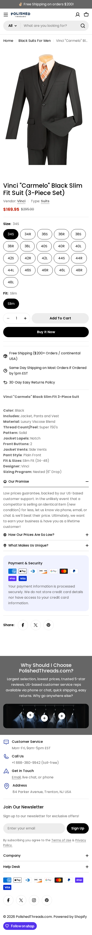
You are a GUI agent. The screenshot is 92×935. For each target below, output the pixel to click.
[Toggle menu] (5, 14)
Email (16, 777)
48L (11, 282)
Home (8, 40)
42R (28, 258)
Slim (11, 303)
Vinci (21, 201)
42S (11, 258)
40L (78, 246)
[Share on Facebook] (23, 625)
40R (61, 246)
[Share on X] (36, 625)
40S (44, 246)
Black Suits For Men (34, 40)
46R (45, 270)
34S (11, 234)
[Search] (82, 25)
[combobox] (46, 26)
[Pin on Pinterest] (48, 625)
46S (28, 270)
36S (45, 234)
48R (79, 270)
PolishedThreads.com (34, 916)
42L (44, 258)
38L (27, 246)
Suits (45, 201)
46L (62, 270)
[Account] (77, 14)
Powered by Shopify (70, 916)
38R (11, 246)
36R (61, 234)
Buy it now (46, 331)
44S (61, 258)
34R (28, 234)
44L (11, 270)
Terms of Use (61, 840)
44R (79, 258)
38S (78, 234)
